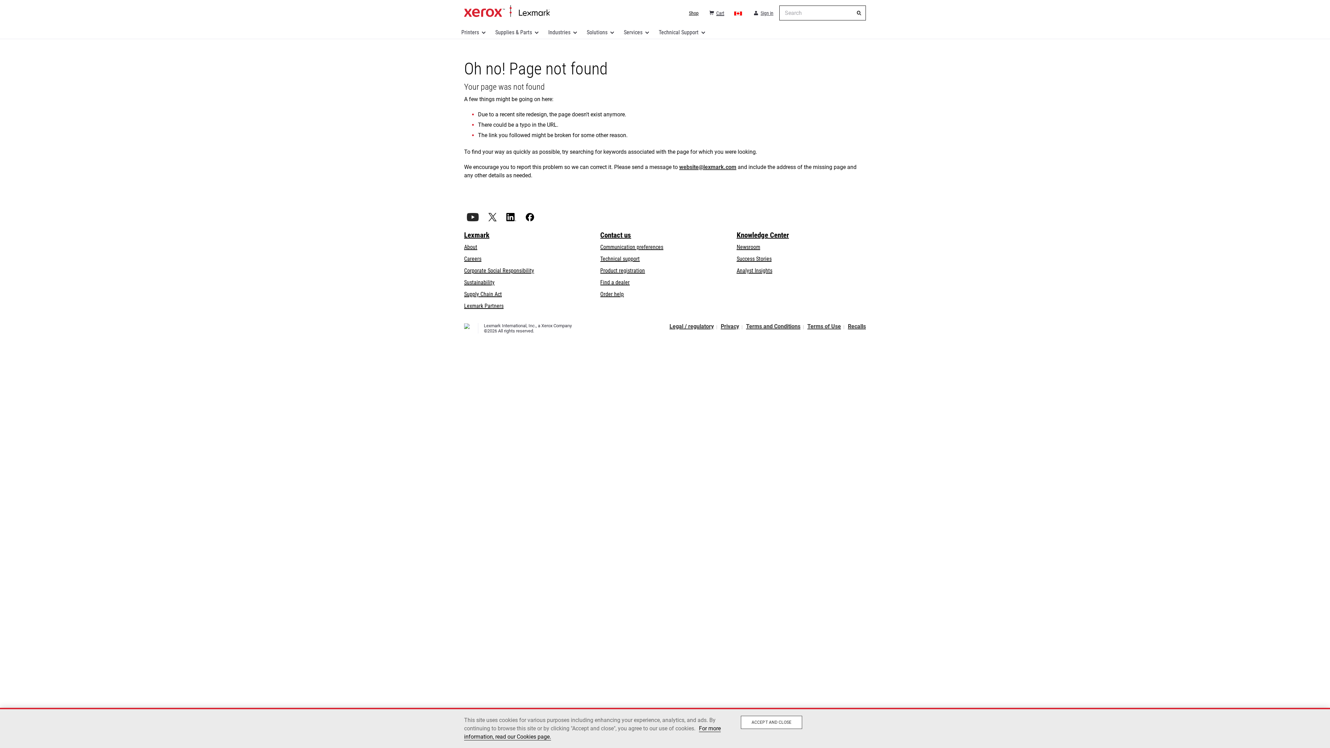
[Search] (859, 13)
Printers (470, 32)
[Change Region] (738, 13)
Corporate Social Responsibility (499, 270)
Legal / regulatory (692, 326)
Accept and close (771, 722)
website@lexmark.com (707, 167)
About (470, 247)
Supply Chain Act (483, 294)
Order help (612, 294)
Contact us (615, 235)
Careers (472, 259)
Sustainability (479, 282)
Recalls (857, 326)
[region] (665, 728)
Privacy (730, 326)
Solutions (597, 32)
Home (507, 11)
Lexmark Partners (484, 306)
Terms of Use (824, 326)
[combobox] (822, 13)
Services (633, 32)
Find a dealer (615, 282)
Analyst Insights (754, 270)
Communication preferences (631, 247)
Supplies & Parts (513, 32)
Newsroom (748, 247)
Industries (559, 32)
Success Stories (754, 259)
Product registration (622, 270)
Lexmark (476, 235)
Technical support (620, 259)
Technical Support (679, 32)
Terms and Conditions (773, 326)
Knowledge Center (763, 235)
